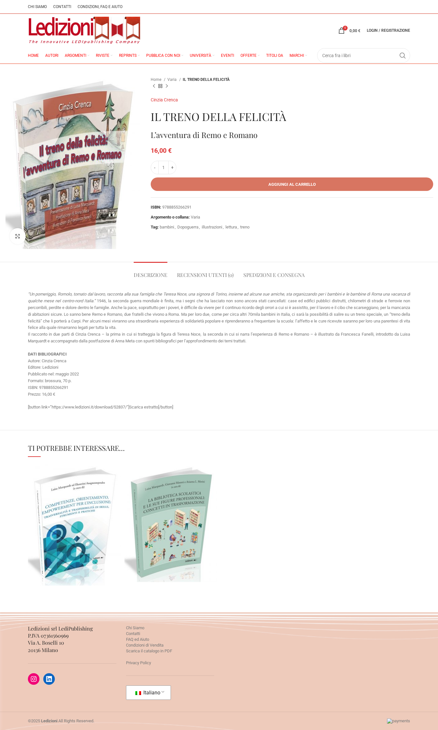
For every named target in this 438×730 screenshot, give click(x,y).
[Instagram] (33, 679)
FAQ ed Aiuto (137, 639)
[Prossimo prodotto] (167, 86)
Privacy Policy (138, 662)
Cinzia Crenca (164, 99)
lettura (231, 227)
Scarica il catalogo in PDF (149, 650)
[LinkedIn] (49, 679)
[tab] (150, 271)
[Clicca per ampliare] (18, 236)
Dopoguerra (187, 227)
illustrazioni (212, 227)
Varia (172, 79)
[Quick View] (62, 558)
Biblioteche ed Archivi (74, 533)
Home (156, 79)
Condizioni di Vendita (145, 645)
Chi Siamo (135, 627)
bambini (167, 227)
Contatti (133, 633)
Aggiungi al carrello (292, 184)
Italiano (151, 693)
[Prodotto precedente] (154, 86)
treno (244, 227)
